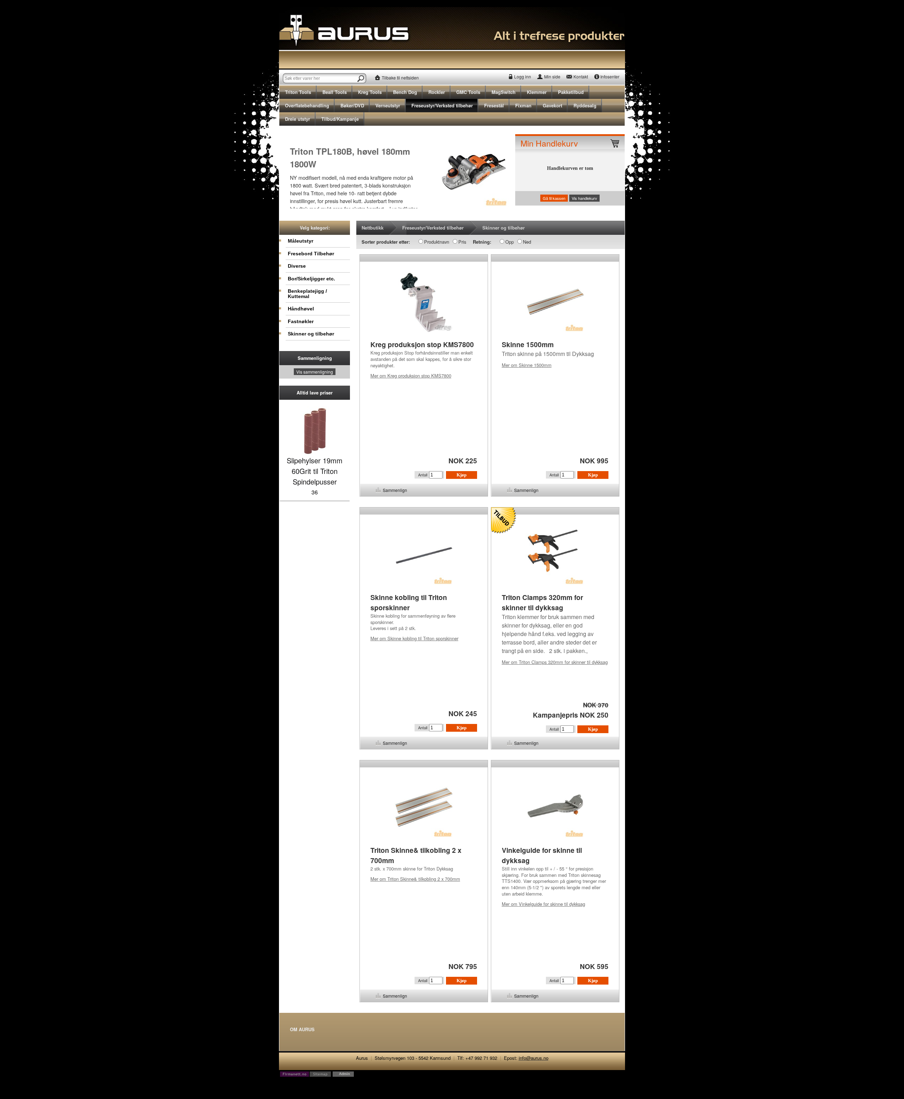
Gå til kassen (554, 198)
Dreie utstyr (297, 118)
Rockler (436, 92)
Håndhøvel (301, 308)
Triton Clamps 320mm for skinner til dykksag (555, 662)
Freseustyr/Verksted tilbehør (442, 105)
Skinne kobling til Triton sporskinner (414, 638)
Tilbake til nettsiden (400, 78)
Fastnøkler (301, 321)
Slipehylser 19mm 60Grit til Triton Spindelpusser (315, 471)
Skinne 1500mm (527, 365)
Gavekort (552, 105)
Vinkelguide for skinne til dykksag (543, 904)
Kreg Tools (370, 92)
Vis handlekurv (584, 198)
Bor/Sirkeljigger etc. (311, 278)
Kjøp (461, 474)
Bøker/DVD (352, 105)
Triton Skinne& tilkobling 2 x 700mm (415, 878)
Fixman (523, 105)
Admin (344, 1074)
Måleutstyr (300, 241)
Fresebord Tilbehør (311, 253)
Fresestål (494, 105)
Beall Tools (334, 92)
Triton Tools (298, 92)
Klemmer (537, 92)
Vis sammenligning (314, 372)
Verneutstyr (387, 105)
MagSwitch (504, 92)
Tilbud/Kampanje (340, 118)
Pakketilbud (571, 92)
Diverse (297, 266)
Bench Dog (405, 92)
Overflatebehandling (307, 105)
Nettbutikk (372, 227)
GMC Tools (468, 92)
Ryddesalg (584, 105)
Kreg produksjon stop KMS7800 (410, 375)
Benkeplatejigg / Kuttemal (307, 293)
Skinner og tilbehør (311, 334)
